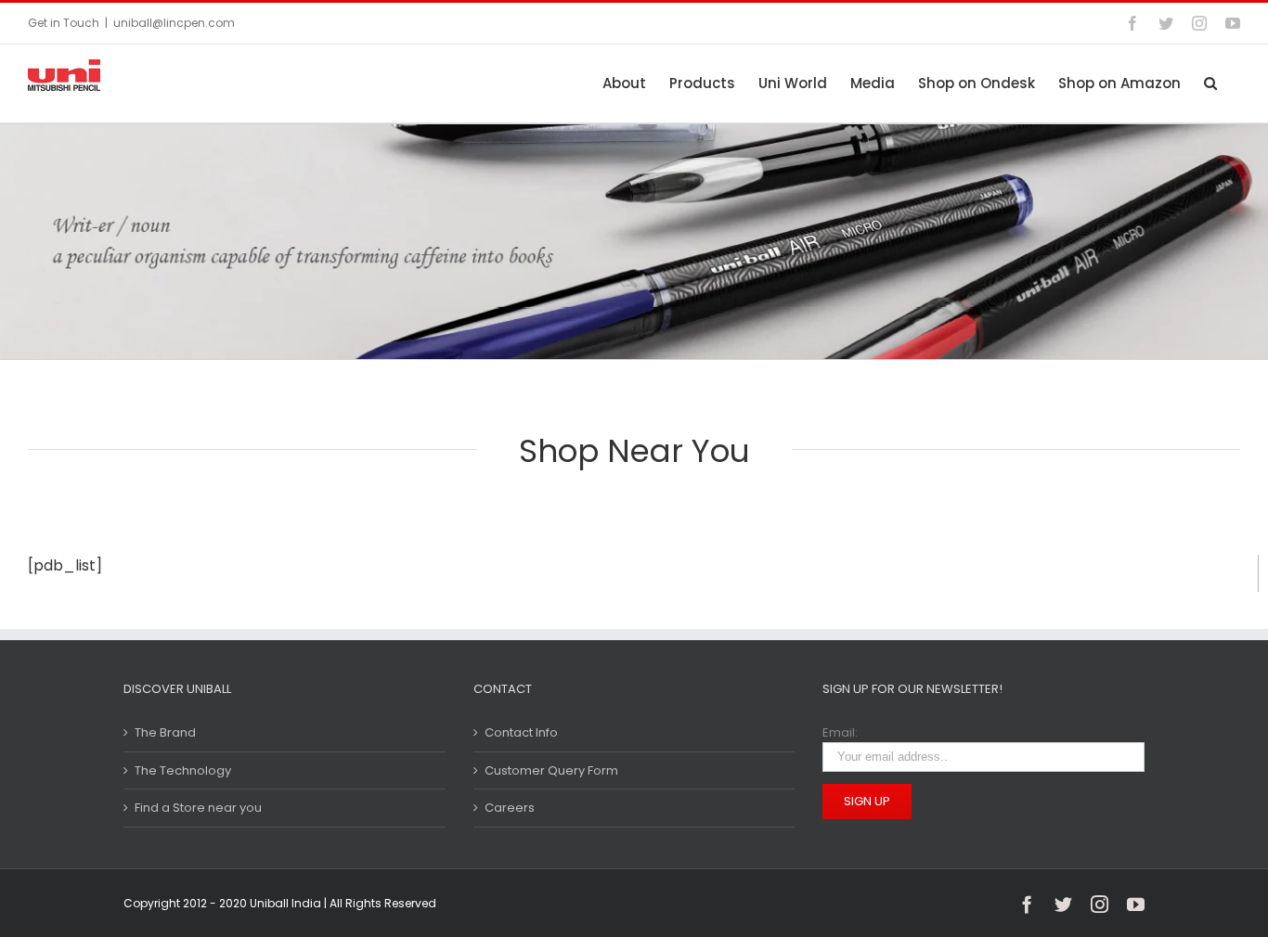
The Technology (183, 770)
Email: (840, 732)
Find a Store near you (198, 807)
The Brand (165, 732)
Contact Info (521, 732)
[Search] (1210, 83)
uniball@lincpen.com (174, 23)
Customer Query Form (551, 770)
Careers (510, 807)
